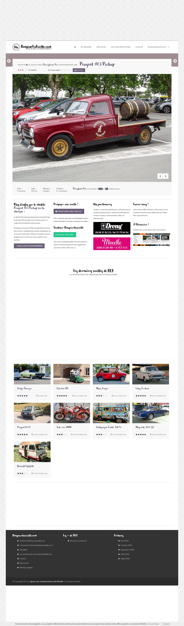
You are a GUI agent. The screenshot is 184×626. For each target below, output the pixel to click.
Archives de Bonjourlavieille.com (32, 541)
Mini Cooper (102, 389)
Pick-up (34, 191)
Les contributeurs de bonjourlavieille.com (36, 554)
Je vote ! (80, 70)
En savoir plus (153, 624)
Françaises (21, 191)
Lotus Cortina (142, 389)
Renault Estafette (25, 466)
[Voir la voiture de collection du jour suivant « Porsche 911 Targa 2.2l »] (175, 61)
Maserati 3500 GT (145, 428)
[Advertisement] (92, 20)
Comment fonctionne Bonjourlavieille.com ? (36, 545)
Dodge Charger (24, 389)
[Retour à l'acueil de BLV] (75, 47)
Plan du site (24, 563)
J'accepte (166, 624)
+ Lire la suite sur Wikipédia (29, 246)
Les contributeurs (121, 47)
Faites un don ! (66, 235)
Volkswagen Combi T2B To (108, 428)
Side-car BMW (64, 428)
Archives (101, 47)
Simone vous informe (78, 541)
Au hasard (86, 47)
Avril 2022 (125, 541)
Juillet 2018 (125, 559)
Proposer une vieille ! (70, 211)
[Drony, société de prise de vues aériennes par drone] (111, 229)
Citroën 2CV (62, 389)
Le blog (139, 47)
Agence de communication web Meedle (46, 581)
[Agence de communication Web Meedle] (111, 245)
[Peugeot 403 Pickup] (92, 128)
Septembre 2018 (127, 550)
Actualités (23, 550)
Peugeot (46, 191)
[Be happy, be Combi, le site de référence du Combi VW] (151, 239)
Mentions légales (26, 567)
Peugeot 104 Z (23, 428)
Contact (23, 559)
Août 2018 (125, 554)
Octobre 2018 (126, 545)
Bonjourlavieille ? (157, 47)
